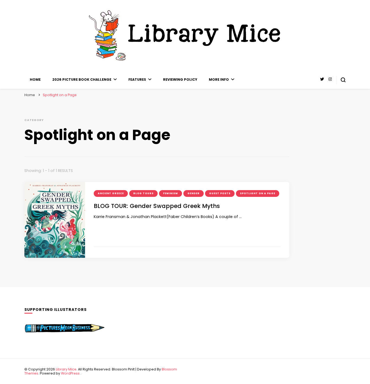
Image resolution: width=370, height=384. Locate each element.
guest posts (220, 193)
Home (35, 79)
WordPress (70, 373)
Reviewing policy (180, 79)
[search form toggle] (343, 79)
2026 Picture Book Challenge (81, 79)
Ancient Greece (111, 193)
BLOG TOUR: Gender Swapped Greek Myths (157, 206)
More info (219, 79)
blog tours (143, 193)
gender (193, 193)
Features (137, 79)
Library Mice (66, 369)
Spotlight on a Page (257, 193)
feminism (170, 193)
